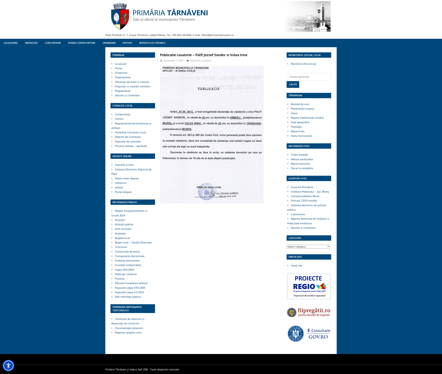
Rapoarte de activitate (128, 141)
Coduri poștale (299, 154)
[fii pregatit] (309, 317)
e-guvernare (298, 214)
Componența (122, 114)
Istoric (294, 113)
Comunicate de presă (127, 251)
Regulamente (123, 91)
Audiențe (120, 233)
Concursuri (53, 42)
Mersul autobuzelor (302, 159)
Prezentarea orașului (302, 108)
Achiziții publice (124, 224)
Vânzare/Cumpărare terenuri (131, 283)
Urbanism (109, 42)
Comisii (119, 118)
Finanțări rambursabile (128, 265)
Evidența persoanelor (127, 260)
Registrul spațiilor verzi (128, 332)
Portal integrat (123, 192)
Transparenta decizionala (129, 256)
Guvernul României (302, 187)
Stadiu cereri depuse (81, 42)
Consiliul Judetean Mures (305, 196)
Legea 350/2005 (124, 269)
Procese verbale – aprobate (131, 146)
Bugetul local (122, 238)
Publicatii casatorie (200, 60)
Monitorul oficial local (303, 63)
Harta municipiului (301, 135)
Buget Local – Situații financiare (133, 242)
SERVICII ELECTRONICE (152, 42)
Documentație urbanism (129, 328)
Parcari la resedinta (302, 168)
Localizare (11, 42)
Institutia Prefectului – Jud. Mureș (310, 191)
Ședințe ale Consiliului (128, 137)
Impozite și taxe (124, 164)
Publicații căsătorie (126, 274)
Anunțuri (31, 42)
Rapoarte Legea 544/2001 (130, 287)
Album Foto (298, 131)
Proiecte (119, 278)
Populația (296, 126)
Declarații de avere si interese (132, 82)
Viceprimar (121, 72)
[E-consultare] (309, 341)
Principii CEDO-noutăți (304, 200)
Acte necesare (123, 228)
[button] (8, 366)
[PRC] (309, 299)
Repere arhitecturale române (307, 117)
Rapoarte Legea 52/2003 (129, 292)
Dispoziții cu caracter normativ (132, 86)
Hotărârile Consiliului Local (130, 132)
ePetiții (127, 42)
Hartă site (296, 265)
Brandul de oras (300, 104)
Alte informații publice (128, 296)
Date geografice (300, 122)
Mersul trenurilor (300, 163)
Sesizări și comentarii (127, 95)
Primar (118, 68)
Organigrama (123, 77)
